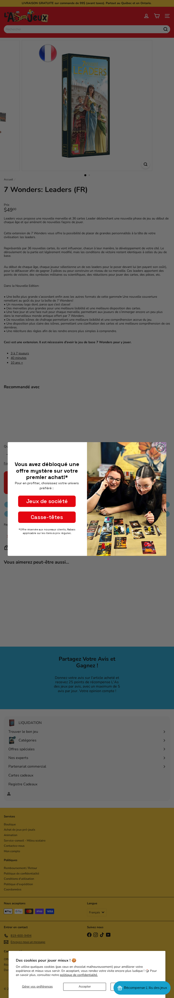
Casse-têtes (47, 517)
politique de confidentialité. (79, 975)
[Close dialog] (160, 448)
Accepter (85, 986)
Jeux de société (47, 501)
